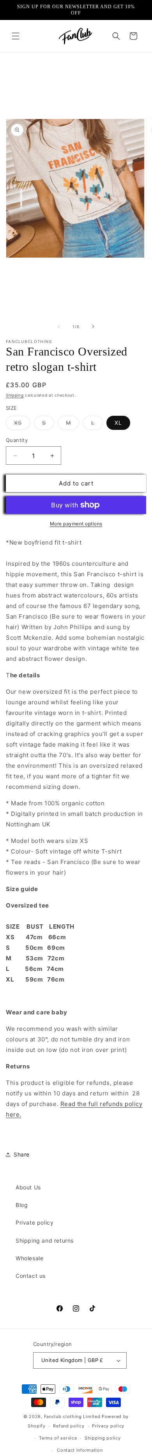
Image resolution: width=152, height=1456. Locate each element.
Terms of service (58, 1438)
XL (118, 422)
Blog (22, 1205)
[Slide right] (93, 326)
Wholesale (29, 1258)
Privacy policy (108, 1426)
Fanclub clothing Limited (73, 1416)
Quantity (17, 440)
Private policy (34, 1222)
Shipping (15, 395)
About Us (28, 1187)
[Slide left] (58, 326)
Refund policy (68, 1426)
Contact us (31, 1275)
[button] (15, 36)
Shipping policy (103, 1438)
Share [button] (22, 1154)
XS (22, 424)
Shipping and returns (45, 1240)
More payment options (76, 524)
